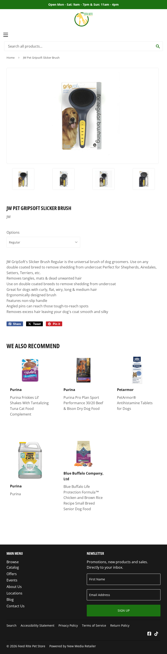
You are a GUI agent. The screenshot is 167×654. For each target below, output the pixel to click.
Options (13, 232)
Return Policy (119, 625)
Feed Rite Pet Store (31, 646)
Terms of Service (94, 625)
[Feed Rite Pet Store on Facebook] (149, 634)
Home (11, 58)
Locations (14, 593)
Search (12, 625)
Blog (10, 599)
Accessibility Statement (37, 625)
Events (12, 580)
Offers (12, 573)
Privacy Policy (68, 625)
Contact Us (16, 606)
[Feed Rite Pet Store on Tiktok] (156, 634)
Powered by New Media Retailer (72, 646)
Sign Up (124, 610)
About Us (14, 586)
